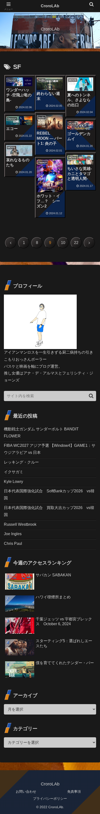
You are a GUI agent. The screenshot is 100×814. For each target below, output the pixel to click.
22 (76, 243)
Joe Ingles (13, 534)
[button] (91, 396)
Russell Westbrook (20, 524)
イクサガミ (13, 472)
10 (63, 243)
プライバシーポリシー (50, 798)
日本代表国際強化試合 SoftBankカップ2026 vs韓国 (49, 494)
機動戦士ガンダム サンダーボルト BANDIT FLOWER (41, 432)
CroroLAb (50, 6)
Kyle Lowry (13, 481)
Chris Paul (13, 543)
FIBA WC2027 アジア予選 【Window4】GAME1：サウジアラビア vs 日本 (49, 449)
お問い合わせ (26, 791)
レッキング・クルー (21, 462)
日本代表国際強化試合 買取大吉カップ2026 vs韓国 (49, 511)
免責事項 (74, 791)
